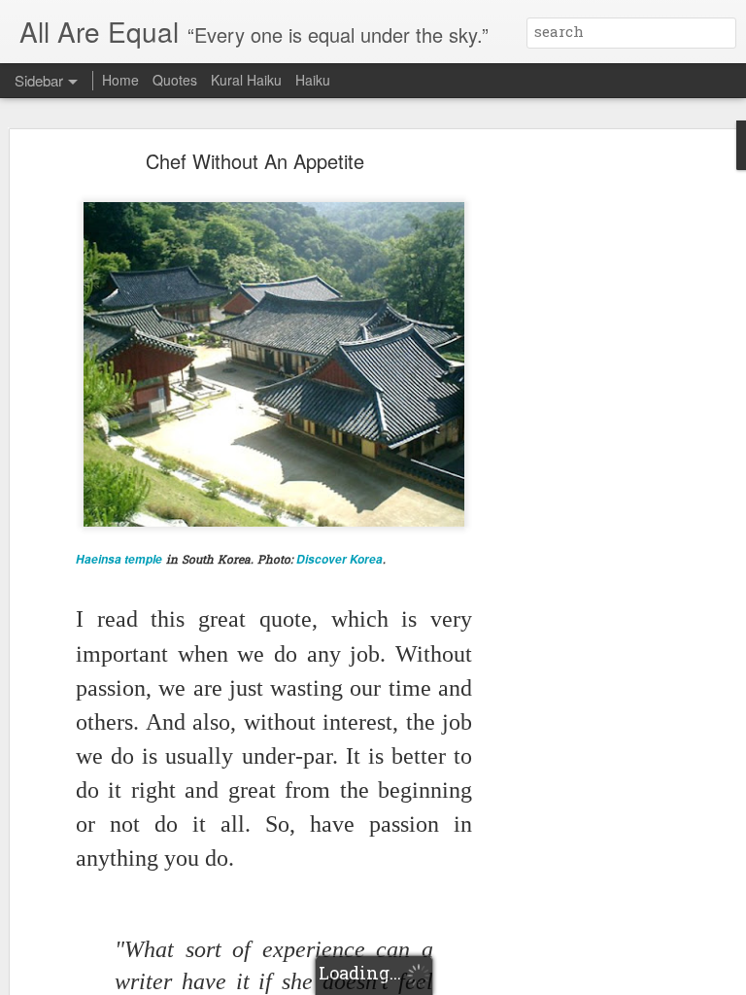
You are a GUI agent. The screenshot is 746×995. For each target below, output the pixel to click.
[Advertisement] (579, 462)
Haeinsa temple (119, 559)
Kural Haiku (246, 79)
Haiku (312, 79)
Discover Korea (339, 559)
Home (120, 79)
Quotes (175, 79)
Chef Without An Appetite (255, 161)
